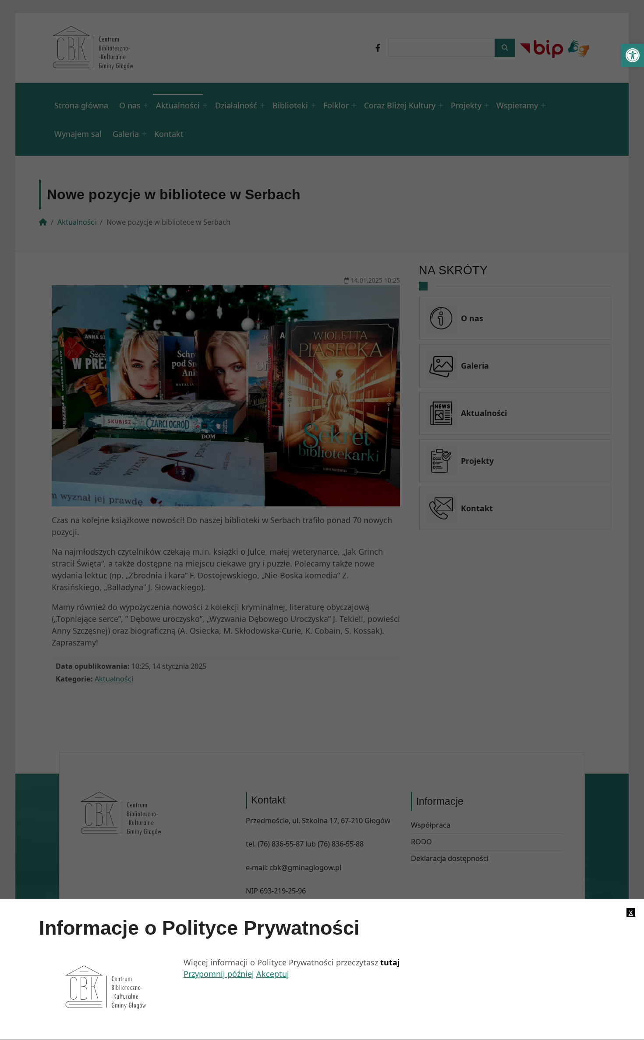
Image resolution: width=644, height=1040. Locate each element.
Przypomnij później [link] (219, 974)
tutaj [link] (390, 962)
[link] (632, 55)
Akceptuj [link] (272, 974)
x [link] (631, 912)
